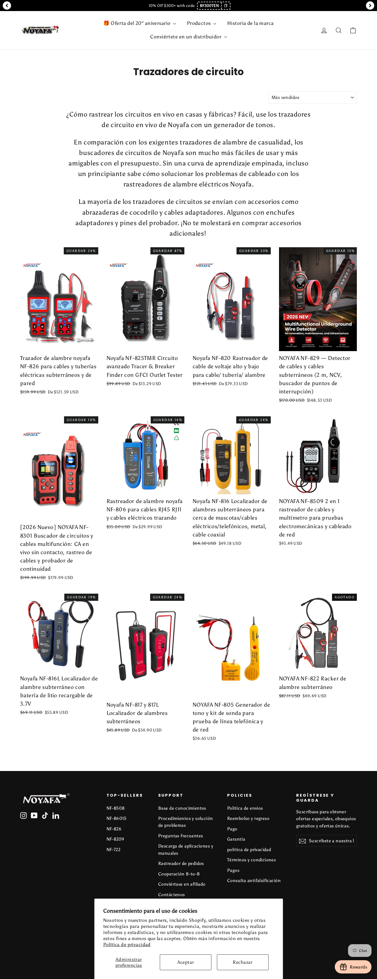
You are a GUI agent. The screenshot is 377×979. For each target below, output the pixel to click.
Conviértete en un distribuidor (186, 37)
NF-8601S (117, 818)
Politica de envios (245, 808)
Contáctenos (171, 894)
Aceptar (185, 962)
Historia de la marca (250, 23)
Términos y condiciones (251, 859)
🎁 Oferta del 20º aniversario (137, 23)
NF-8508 (116, 808)
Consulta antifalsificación (254, 880)
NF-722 (114, 849)
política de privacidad (249, 849)
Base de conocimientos (182, 808)
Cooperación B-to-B (179, 874)
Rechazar (242, 962)
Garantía (236, 839)
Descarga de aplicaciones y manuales (185, 849)
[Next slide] (370, 5)
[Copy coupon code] (225, 5)
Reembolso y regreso (248, 818)
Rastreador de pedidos (181, 863)
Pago (232, 828)
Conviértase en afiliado (182, 884)
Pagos (233, 870)
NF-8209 (115, 839)
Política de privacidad (127, 944)
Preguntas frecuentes (180, 835)
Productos (199, 23)
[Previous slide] (7, 5)
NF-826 (114, 828)
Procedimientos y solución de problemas (185, 822)
